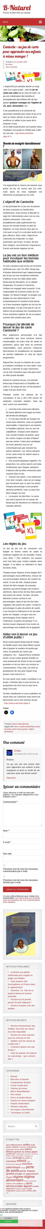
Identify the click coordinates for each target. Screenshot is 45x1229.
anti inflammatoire (14, 1145)
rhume (9, 1177)
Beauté (14, 1076)
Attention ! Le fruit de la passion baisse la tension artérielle (20, 993)
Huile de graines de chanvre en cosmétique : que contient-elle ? (22, 1056)
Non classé (16, 1094)
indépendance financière (23, 1154)
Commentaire (10, 802)
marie (10, 64)
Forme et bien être (19, 1085)
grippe (35, 1152)
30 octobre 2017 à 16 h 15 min (26, 754)
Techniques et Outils (20, 1113)
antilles (26, 1144)
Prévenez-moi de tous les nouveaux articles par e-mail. (20, 881)
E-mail (7, 842)
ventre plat (31, 1191)
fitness (10, 1151)
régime (18, 1177)
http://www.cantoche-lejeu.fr (17, 703)
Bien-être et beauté (20, 1079)
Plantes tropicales (19, 1106)
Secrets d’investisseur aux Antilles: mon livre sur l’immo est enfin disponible (21, 1029)
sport (29, 1183)
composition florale (12, 1149)
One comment (11, 67)
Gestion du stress (19, 1088)
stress (10, 1186)
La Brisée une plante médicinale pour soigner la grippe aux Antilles (20, 975)
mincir (16, 726)
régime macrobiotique (30, 1181)
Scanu (17, 750)
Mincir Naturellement (20, 724)
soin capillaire (17, 1183)
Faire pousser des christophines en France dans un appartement (21, 984)
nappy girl (18, 1164)
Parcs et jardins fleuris (21, 1097)
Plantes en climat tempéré (23, 1100)
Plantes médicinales (20, 1103)
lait (31, 1158)
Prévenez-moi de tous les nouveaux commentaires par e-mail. (20, 870)
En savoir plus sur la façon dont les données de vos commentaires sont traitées (21, 900)
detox (22, 1149)
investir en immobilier (17, 1156)
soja (24, 1183)
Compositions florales (21, 1082)
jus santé (25, 1158)
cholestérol (23, 1147)
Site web (7, 854)
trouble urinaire (21, 1191)
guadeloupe (10, 1154)
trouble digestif (23, 1186)
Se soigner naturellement (22, 1109)
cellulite (14, 1147)
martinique (11, 1161)
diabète (28, 1149)
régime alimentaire (20, 1178)
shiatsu (9, 1183)
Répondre (11, 778)
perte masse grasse (20, 729)
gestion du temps (22, 1152)
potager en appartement (26, 1174)
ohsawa (23, 1167)
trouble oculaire (20, 1189)
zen (7, 1193)
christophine (31, 1147)
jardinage (17, 1158)
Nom (6, 831)
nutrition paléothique (27, 726)
